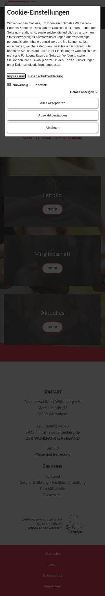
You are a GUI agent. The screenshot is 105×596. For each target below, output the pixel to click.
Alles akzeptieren (52, 103)
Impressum (16, 76)
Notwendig (20, 85)
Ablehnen (52, 128)
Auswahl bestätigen (52, 115)
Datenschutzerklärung (45, 76)
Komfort (41, 85)
